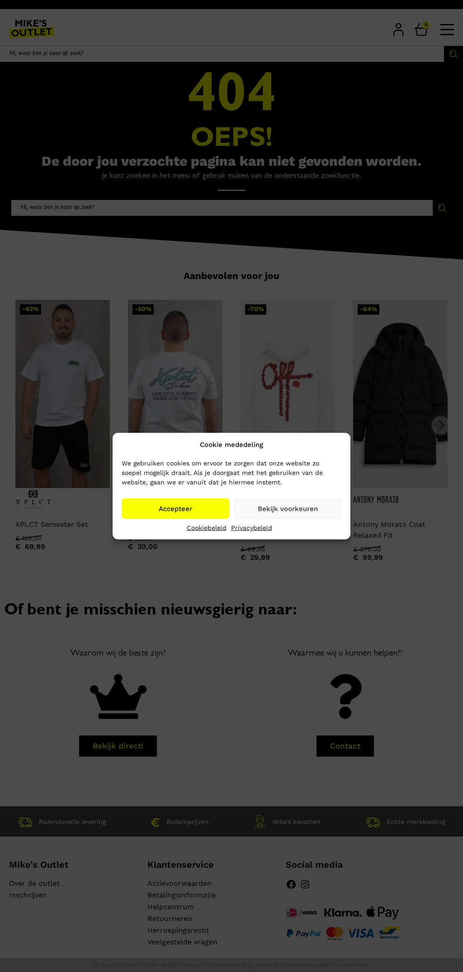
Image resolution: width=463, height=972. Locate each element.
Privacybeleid (251, 527)
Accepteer (175, 508)
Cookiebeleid (207, 527)
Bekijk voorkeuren (288, 508)
